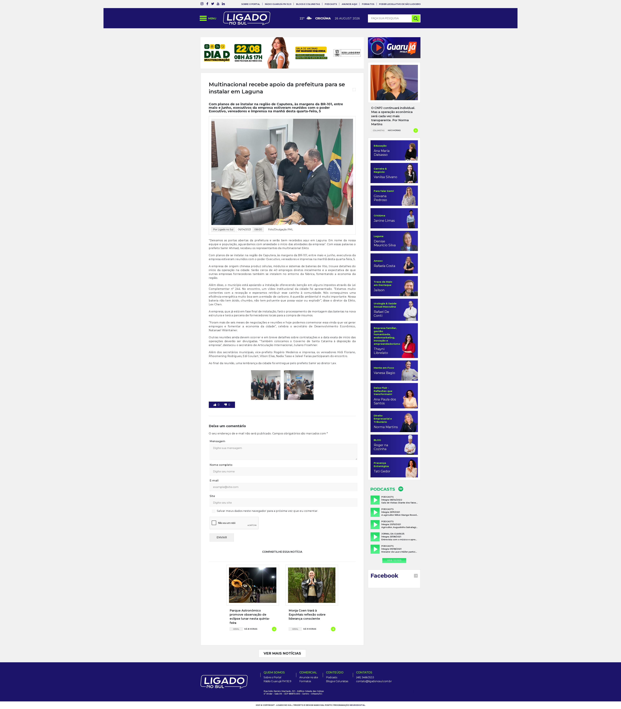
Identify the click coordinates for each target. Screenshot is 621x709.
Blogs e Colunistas (308, 4)
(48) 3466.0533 (365, 666)
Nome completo (221, 454)
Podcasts (331, 4)
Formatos (368, 4)
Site (212, 485)
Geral (236, 618)
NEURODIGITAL (357, 694)
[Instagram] (202, 4)
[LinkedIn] (223, 4)
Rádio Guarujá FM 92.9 (278, 4)
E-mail (214, 469)
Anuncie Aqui (349, 4)
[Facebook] (207, 4)
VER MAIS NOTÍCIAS (282, 643)
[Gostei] (215, 394)
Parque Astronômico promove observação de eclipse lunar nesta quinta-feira (250, 606)
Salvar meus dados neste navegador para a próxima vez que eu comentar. (267, 500)
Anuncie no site (308, 666)
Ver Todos (394, 560)
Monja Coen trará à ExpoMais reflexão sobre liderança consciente (307, 604)
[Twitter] (212, 4)
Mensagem (217, 430)
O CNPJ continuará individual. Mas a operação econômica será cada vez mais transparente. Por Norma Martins (393, 116)
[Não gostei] (226, 394)
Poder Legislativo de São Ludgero (399, 4)
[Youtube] (218, 4)
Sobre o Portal (250, 4)
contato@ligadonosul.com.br (374, 670)
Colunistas (378, 130)
